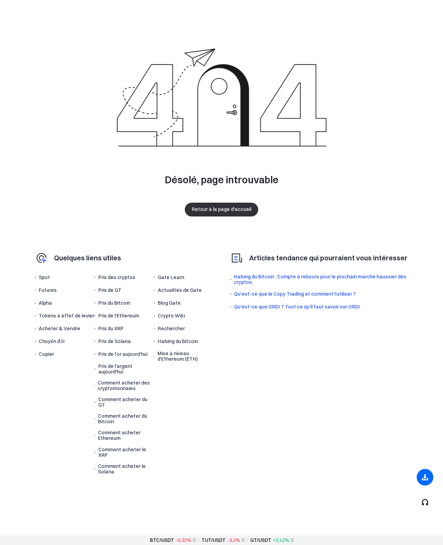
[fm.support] (425, 502)
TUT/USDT (213, 540)
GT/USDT (260, 540)
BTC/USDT (162, 540)
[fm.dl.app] (425, 477)
